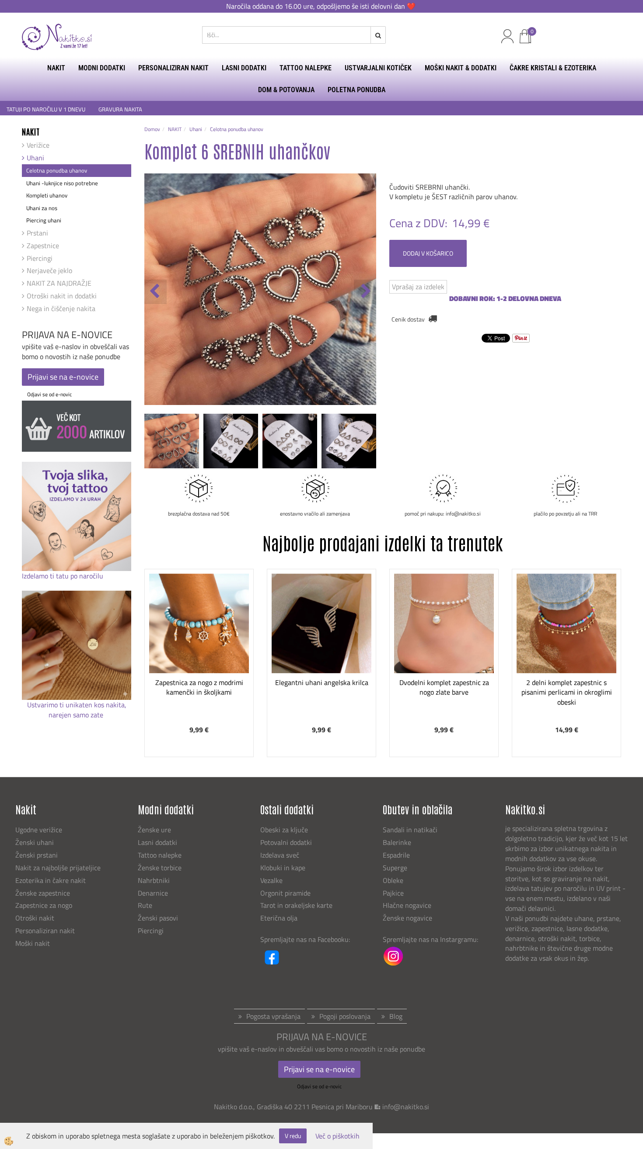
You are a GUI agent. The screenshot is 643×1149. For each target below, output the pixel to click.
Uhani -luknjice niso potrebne (62, 183)
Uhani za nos (41, 208)
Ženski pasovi (159, 918)
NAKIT (56, 68)
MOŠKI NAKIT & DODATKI (460, 68)
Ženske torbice (160, 867)
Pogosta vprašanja (273, 1016)
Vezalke (271, 880)
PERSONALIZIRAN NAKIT (173, 68)
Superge (395, 867)
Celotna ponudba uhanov (56, 170)
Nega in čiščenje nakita (61, 308)
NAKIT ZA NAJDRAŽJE (59, 283)
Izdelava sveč (279, 855)
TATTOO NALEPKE (306, 68)
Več (199, 633)
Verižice (38, 145)
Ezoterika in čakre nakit (51, 880)
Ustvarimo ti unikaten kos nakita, (76, 704)
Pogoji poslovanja (344, 1016)
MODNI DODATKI (101, 68)
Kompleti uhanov (46, 195)
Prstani (37, 233)
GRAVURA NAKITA (120, 109)
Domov (152, 129)
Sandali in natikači (411, 829)
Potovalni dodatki (286, 842)
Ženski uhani (35, 842)
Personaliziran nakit (45, 930)
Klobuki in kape (282, 867)
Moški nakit (33, 943)
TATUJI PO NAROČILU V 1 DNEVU (46, 109)
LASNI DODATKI (244, 68)
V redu (293, 1135)
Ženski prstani (37, 855)
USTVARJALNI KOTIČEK (378, 68)
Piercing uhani (43, 220)
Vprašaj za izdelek (418, 286)
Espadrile (396, 855)
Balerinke (397, 842)
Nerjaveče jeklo (49, 270)
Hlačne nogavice (407, 905)
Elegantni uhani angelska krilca (321, 682)
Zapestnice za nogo (44, 905)
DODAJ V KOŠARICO (428, 253)
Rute (145, 905)
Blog (395, 1016)
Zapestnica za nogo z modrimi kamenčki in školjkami (199, 687)
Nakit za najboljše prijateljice (58, 867)
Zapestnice (43, 245)
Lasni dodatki (157, 842)
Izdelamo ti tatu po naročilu (63, 576)
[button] (365, 292)
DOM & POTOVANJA (286, 90)
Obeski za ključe (284, 829)
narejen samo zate (77, 714)
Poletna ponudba (356, 90)
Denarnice (153, 893)
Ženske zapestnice (43, 893)
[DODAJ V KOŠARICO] (199, 655)
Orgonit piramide (285, 893)
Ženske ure (155, 829)
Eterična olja (278, 918)
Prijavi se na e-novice (63, 377)
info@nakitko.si (405, 1106)
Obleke (393, 880)
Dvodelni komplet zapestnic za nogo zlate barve (444, 687)
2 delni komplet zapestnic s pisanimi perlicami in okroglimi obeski (566, 692)
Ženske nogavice (407, 918)
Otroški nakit (34, 918)
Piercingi (39, 258)
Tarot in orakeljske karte (296, 905)
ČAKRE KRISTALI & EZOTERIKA (553, 68)
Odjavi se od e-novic (49, 394)
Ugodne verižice (38, 829)
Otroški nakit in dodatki (62, 296)
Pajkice (393, 893)
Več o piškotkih (337, 1136)
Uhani (35, 157)
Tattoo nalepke (160, 855)
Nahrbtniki (154, 880)
